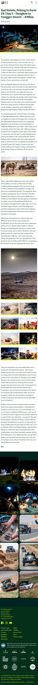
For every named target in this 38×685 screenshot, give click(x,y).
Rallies (15, 628)
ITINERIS (15, 630)
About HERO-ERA (6, 630)
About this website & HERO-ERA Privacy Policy (13, 682)
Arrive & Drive (17, 632)
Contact (3, 632)
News (15, 634)
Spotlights (4, 634)
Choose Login (5, 628)
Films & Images (17, 637)
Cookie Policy (29, 682)
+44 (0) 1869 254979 (8, 616)
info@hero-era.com (6, 618)
